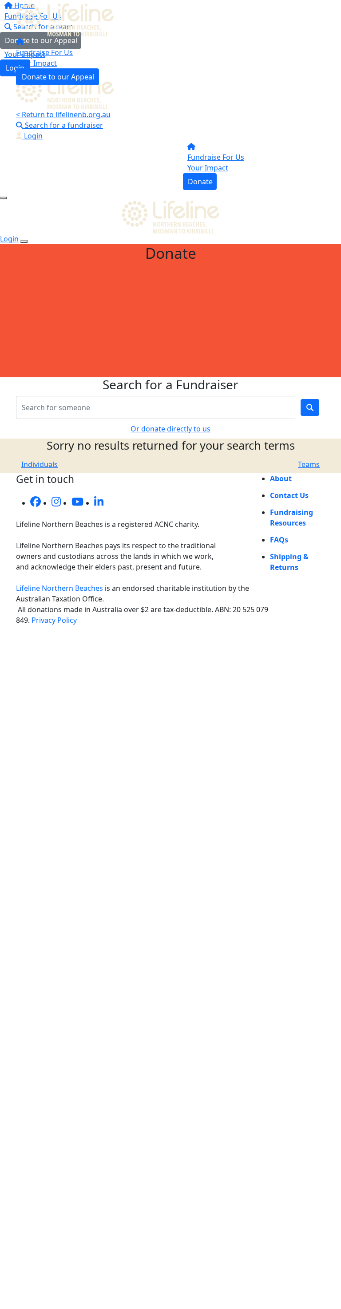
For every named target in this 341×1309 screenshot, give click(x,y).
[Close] (24, 241)
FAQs (279, 540)
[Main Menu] (3, 198)
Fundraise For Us (44, 52)
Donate (200, 181)
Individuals (39, 464)
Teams (309, 464)
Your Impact (36, 63)
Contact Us (289, 495)
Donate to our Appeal (58, 77)
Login (32, 136)
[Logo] (67, 19)
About (281, 478)
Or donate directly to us (170, 429)
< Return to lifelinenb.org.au (63, 114)
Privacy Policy (54, 620)
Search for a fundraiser (63, 125)
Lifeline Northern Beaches (59, 588)
